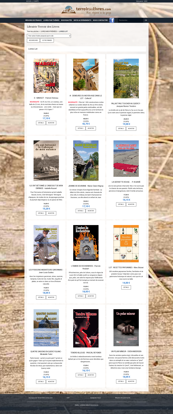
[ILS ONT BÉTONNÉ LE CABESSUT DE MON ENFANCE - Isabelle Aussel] (46, 183)
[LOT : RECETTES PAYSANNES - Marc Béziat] (126, 265)
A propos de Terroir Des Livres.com (41, 398)
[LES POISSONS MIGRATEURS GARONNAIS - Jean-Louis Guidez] (46, 267)
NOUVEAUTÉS (66, 20)
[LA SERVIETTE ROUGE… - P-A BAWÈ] (126, 179)
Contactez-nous (95, 398)
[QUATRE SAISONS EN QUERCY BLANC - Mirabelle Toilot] (46, 349)
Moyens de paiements (122, 398)
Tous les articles (33, 31)
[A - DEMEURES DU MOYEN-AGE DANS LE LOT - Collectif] (86, 93)
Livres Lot (63, 31)
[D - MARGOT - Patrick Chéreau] (46, 95)
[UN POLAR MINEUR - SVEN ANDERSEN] (126, 349)
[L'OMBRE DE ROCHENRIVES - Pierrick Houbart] (86, 263)
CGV (68, 398)
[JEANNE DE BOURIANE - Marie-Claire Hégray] (86, 183)
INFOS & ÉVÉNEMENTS (82, 20)
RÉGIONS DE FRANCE (33, 20)
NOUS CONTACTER (100, 20)
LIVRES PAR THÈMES (51, 20)
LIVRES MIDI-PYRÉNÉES (49, 31)
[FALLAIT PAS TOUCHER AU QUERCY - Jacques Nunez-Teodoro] (126, 101)
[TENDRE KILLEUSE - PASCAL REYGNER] (86, 350)
